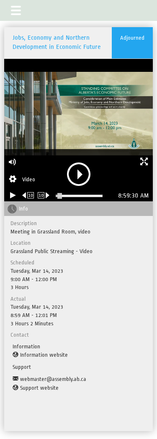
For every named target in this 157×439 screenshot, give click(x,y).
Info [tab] (23, 209)
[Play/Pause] (13, 195)
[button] (15, 10)
